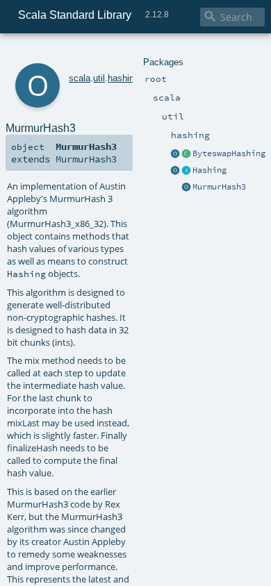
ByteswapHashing (228, 153)
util (99, 78)
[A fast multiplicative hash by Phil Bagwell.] (186, 154)
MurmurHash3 (219, 187)
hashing (123, 78)
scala (79, 78)
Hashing (209, 170)
